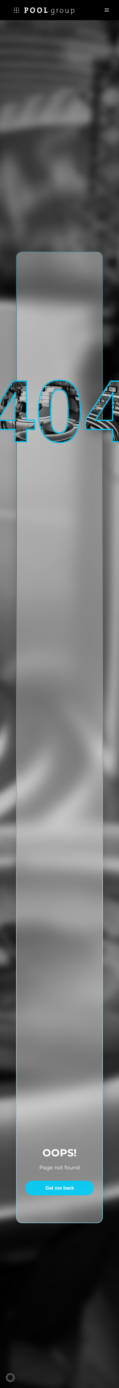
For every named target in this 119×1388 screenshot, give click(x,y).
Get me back (59, 1188)
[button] (10, 1377)
